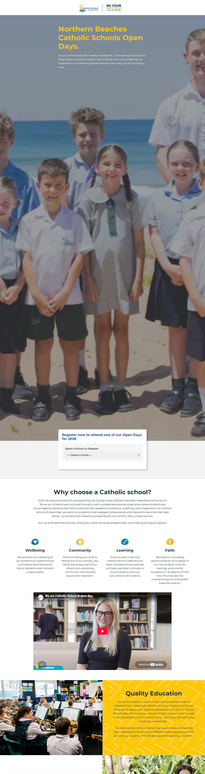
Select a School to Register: (82, 448)
